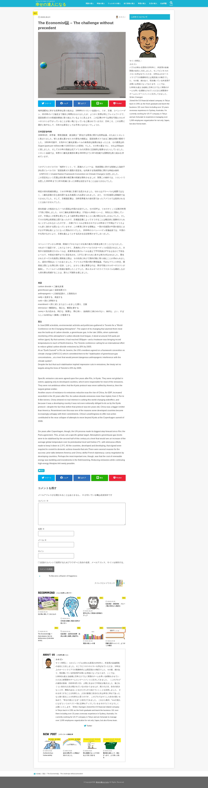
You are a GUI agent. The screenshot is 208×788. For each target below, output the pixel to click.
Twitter (89, 726)
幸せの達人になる (51, 4)
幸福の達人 (101, 3)
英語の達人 (90, 3)
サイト (41, 551)
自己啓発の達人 (129, 3)
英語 (35, 13)
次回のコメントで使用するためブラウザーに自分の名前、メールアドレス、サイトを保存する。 (82, 562)
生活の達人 (153, 3)
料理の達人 (142, 3)
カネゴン (59, 659)
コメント (43, 501)
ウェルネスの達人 (114, 3)
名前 (41, 529)
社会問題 (163, 3)
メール (42, 540)
